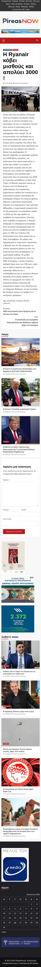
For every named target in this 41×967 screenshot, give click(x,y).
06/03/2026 (8, 412)
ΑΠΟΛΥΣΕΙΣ (11, 301)
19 (15, 918)
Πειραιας (6, 823)
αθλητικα (6, 783)
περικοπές (6, 303)
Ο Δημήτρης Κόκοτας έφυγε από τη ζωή (18, 711)
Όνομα (6, 510)
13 (20, 913)
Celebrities (24, 7)
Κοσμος (15, 50)
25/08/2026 (8, 676)
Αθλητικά (11, 7)
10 (4, 913)
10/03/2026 (8, 374)
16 (37, 913)
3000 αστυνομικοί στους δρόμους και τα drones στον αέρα (19, 311)
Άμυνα (8, 4)
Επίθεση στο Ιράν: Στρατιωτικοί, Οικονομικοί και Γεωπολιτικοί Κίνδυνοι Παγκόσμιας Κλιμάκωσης (19, 449)
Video (28, 9)
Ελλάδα (22, 1)
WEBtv (31, 7)
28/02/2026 (8, 454)
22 (31, 918)
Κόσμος (33, 4)
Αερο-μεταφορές (17, 4)
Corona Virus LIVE (19, 9)
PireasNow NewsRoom (21, 83)
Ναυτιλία (29, 1)
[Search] (37, 40)
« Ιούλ (3, 932)
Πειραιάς (15, 1)
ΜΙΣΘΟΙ (26, 301)
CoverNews (22, 963)
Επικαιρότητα (6, 1)
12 (15, 913)
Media (18, 7)
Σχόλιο (6, 480)
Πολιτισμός (7, 706)
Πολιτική (36, 1)
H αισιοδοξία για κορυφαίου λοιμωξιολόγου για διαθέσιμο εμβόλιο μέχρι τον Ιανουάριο (22, 321)
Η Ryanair (19, 301)
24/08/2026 (8, 794)
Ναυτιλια (6, 666)
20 (20, 918)
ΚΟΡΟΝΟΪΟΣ (7, 50)
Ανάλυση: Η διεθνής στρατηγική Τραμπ (19, 409)
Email (24, 510)
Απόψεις (27, 4)
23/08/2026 (8, 836)
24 (4, 923)
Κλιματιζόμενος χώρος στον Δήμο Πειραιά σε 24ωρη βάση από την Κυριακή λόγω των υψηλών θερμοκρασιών (20, 831)
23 (37, 918)
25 (10, 923)
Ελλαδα (6, 743)
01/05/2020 (8, 83)
